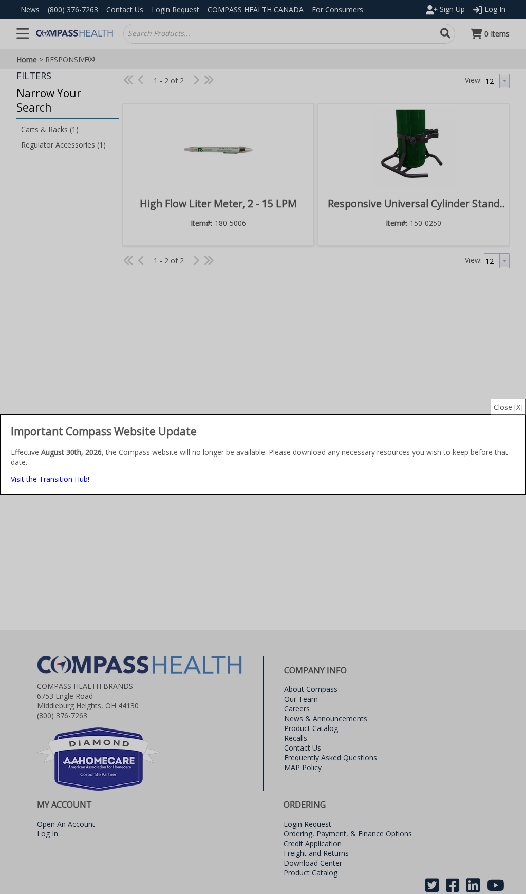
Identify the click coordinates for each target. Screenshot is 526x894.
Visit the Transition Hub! (50, 479)
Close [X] (508, 407)
